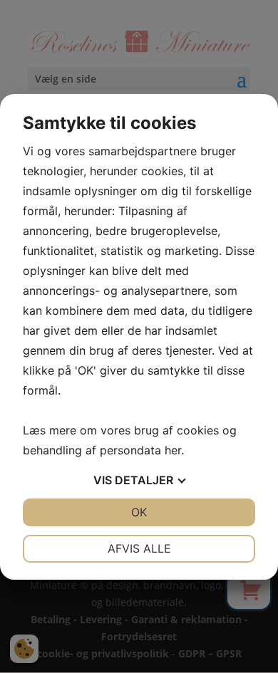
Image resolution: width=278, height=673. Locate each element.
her (173, 450)
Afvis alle (139, 548)
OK (139, 512)
